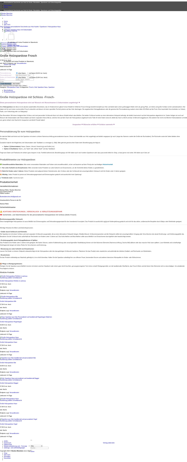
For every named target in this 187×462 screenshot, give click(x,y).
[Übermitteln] (31, 450)
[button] (7, 458)
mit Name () (38, 73)
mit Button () (38, 77)
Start (1, 26)
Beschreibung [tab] (8, 90)
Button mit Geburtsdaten (8, 77)
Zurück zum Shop (9, 64)
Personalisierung (5, 73)
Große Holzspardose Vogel (8, 424)
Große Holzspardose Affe (8, 301)
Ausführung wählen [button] (6, 278)
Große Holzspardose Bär (8, 362)
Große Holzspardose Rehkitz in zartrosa (13, 281)
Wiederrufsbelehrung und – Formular (15, 446)
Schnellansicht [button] (17, 278)
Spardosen (43, 26)
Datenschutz (8, 444)
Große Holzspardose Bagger (9, 383)
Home (6, 21)
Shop (5, 23)
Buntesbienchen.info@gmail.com (10, 196)
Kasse (6, 7)
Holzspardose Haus (54, 26)
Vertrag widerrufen (109, 443)
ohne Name (22, 73)
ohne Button (22, 77)
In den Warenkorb (6, 83)
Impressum (7, 443)
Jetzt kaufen (16, 83)
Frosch (31, 87)
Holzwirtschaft (108, 164)
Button (2, 79)
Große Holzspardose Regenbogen (11, 322)
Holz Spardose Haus (41, 87)
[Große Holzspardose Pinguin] (18, 30)
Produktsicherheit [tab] (9, 92)
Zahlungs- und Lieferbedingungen (14, 448)
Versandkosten (21, 63)
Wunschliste (8, 5)
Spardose (51, 87)
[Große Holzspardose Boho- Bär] (9, 40)
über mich (7, 24)
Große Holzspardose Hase (8, 342)
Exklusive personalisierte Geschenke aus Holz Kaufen (21, 26)
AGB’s (6, 441)
